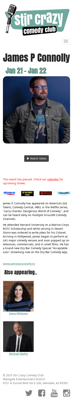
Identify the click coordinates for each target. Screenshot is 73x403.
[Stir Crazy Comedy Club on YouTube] (54, 395)
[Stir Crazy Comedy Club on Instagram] (66, 395)
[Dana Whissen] (18, 296)
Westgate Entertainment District (24, 379)
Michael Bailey (18, 354)
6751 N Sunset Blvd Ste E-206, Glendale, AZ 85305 (35, 383)
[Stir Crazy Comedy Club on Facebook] (41, 395)
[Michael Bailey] (18, 336)
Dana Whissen (18, 313)
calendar (53, 179)
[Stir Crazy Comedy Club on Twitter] (29, 395)
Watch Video (37, 158)
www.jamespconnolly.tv (19, 264)
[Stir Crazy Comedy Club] (36, 20)
